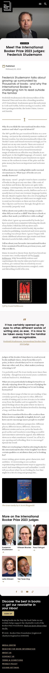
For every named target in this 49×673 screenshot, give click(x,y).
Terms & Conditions (12, 660)
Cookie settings (10, 667)
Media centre (9, 645)
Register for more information (18, 649)
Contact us (8, 656)
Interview (24, 43)
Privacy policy (9, 664)
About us (6, 653)
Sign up (8, 614)
